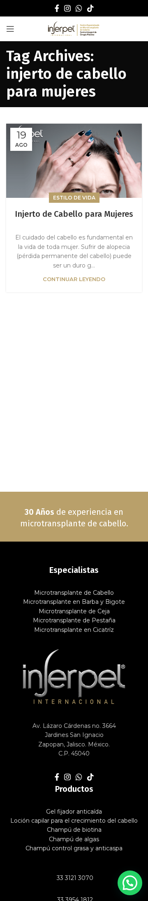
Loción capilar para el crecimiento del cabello (74, 820)
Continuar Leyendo (74, 279)
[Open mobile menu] (10, 29)
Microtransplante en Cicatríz (74, 630)
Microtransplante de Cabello (74, 592)
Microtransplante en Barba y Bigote (74, 601)
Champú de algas (74, 839)
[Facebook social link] (57, 8)
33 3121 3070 (74, 878)
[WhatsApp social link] (79, 8)
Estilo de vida (74, 198)
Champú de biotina (74, 829)
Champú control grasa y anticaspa (74, 848)
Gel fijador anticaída (74, 811)
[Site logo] (74, 28)
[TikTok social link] (90, 8)
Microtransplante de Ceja (74, 611)
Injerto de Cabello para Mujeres (74, 214)
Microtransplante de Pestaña (74, 620)
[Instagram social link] (67, 8)
